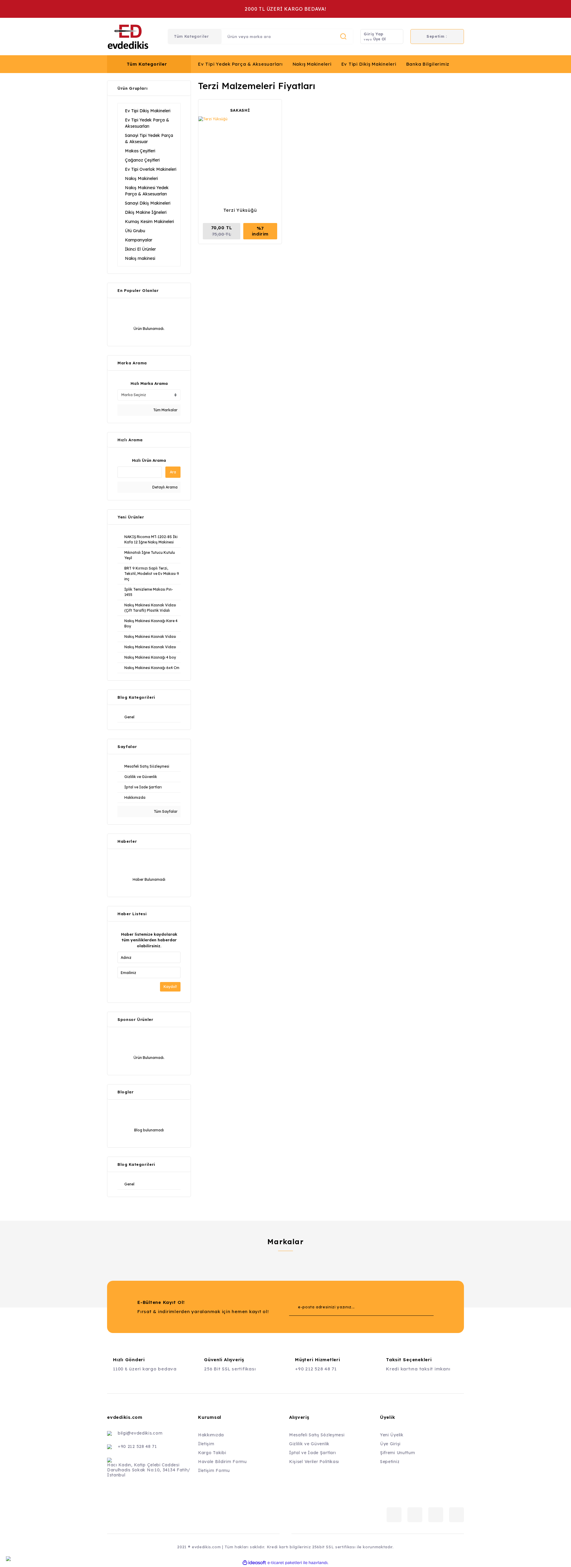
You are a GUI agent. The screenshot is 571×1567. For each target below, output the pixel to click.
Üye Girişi (390, 1443)
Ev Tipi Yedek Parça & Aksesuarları (240, 64)
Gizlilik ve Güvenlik (309, 1443)
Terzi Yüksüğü (240, 210)
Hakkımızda (211, 1435)
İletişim (206, 1443)
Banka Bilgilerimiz (428, 64)
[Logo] (128, 36)
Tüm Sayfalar (165, 811)
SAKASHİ (240, 110)
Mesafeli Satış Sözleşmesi (317, 1435)
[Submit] (417, 1307)
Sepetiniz (389, 1461)
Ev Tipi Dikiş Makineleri (368, 64)
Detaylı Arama (164, 487)
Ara (173, 472)
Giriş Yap (374, 33)
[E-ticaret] (284, 1562)
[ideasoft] (254, 1563)
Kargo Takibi (212, 1452)
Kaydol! (170, 986)
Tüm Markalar (165, 410)
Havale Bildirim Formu (222, 1461)
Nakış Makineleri (312, 64)
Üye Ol (379, 39)
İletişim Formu (214, 1470)
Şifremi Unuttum (397, 1452)
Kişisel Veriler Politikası (314, 1461)
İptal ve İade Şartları (312, 1452)
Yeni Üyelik (392, 1435)
